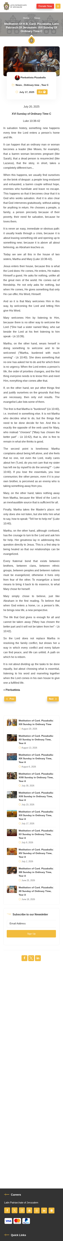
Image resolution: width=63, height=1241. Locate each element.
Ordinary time (31, 85)
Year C (45, 85)
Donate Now (45, 6)
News (37, 18)
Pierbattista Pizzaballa (33, 77)
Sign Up (31, 933)
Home (26, 18)
